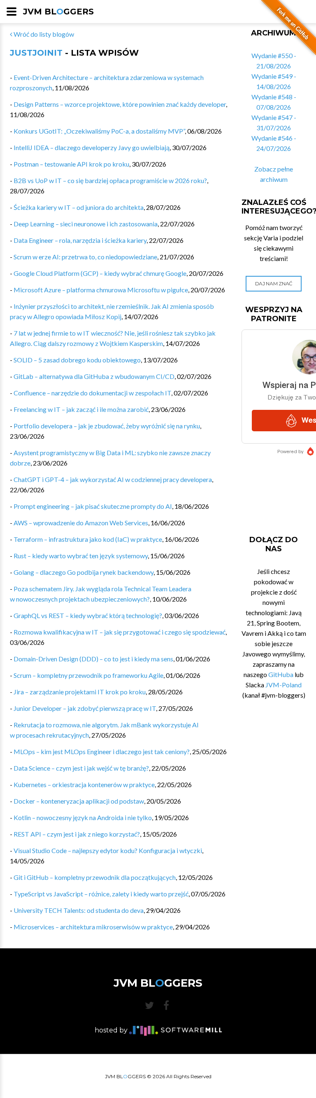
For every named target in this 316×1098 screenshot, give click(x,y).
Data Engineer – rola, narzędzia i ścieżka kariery (80, 240)
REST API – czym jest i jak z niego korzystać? (77, 834)
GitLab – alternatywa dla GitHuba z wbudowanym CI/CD (94, 376)
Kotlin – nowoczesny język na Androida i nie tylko (83, 817)
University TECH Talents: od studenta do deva (79, 910)
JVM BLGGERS (58, 11)
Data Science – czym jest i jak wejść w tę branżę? (81, 768)
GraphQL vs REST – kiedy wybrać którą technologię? (88, 615)
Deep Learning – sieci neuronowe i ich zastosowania (86, 224)
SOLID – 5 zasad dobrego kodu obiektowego (77, 360)
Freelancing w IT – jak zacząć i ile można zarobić (81, 409)
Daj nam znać (274, 283)
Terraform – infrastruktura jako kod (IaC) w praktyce (88, 539)
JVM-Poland (283, 685)
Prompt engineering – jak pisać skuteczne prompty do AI (93, 506)
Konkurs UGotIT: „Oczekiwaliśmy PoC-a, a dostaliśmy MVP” (99, 131)
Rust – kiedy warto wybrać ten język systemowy (81, 556)
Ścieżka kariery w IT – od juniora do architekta (79, 207)
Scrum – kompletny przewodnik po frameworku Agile (88, 675)
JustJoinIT (36, 53)
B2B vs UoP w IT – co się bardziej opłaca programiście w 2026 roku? (110, 180)
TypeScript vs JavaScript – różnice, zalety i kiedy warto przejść (101, 894)
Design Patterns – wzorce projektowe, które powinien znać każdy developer (120, 104)
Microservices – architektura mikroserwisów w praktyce (93, 927)
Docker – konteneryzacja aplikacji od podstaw (79, 801)
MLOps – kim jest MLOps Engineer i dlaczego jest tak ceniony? (102, 751)
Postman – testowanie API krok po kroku (71, 164)
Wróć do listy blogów (43, 34)
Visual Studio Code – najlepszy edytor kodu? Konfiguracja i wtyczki (108, 850)
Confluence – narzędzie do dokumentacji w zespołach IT (92, 393)
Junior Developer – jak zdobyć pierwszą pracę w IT (85, 708)
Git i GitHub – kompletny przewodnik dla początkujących (95, 877)
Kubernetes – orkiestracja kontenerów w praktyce (84, 784)
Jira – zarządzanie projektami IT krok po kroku (80, 692)
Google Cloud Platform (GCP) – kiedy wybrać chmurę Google (100, 273)
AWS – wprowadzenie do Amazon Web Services (81, 523)
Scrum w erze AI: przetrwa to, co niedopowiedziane (85, 257)
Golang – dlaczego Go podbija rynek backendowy (83, 572)
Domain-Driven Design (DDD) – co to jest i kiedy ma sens (93, 659)
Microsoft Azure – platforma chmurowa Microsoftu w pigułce (101, 290)
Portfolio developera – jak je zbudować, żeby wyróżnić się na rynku (107, 426)
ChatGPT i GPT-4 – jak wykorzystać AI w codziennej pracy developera (113, 479)
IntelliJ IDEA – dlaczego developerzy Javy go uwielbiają (92, 147)
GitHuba (280, 674)
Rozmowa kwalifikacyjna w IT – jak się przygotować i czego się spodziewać (119, 632)
